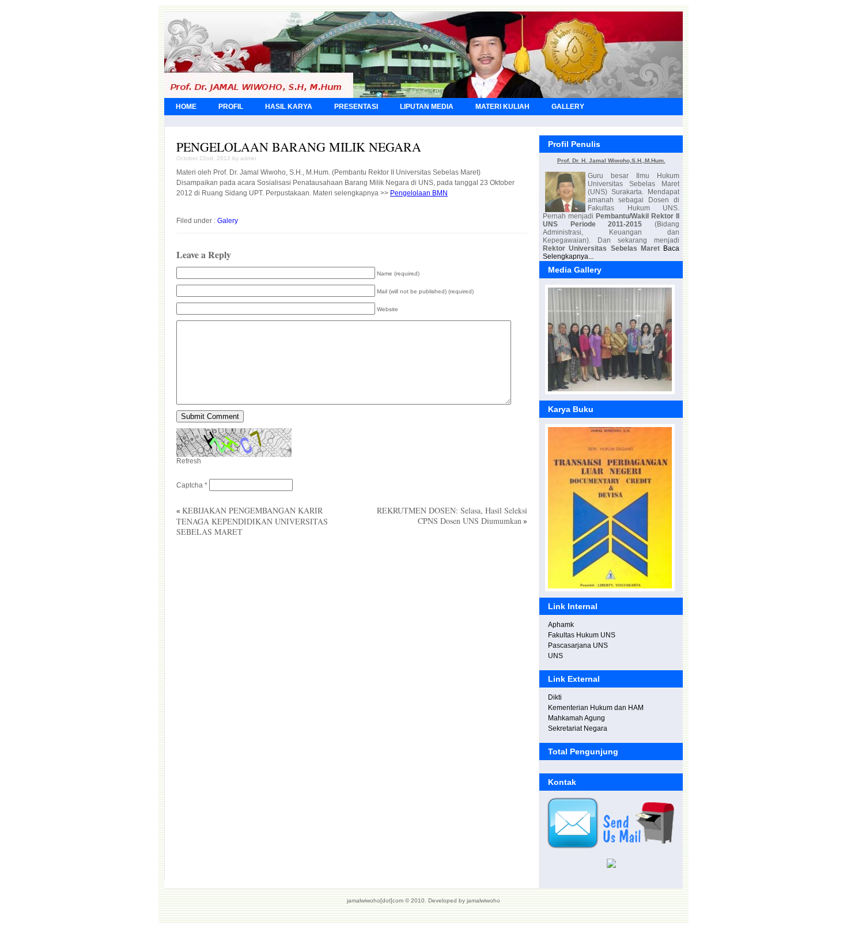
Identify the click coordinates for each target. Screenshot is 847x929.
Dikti (555, 697)
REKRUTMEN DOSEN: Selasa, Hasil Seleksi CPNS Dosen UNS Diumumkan (452, 515)
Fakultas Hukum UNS (581, 635)
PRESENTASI (356, 107)
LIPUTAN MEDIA (426, 107)
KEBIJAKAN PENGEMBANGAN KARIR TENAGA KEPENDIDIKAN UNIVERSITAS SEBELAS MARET (252, 521)
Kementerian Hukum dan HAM (596, 708)
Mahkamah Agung (576, 718)
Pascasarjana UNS (578, 645)
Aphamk (561, 625)
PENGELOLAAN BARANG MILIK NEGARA (298, 146)
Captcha (189, 485)
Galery (227, 221)
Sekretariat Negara (577, 728)
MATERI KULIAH (502, 107)
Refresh (188, 461)
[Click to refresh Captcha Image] (234, 442)
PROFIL (230, 107)
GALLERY (567, 107)
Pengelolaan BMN (419, 193)
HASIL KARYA (288, 107)
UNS (555, 656)
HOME (186, 107)
